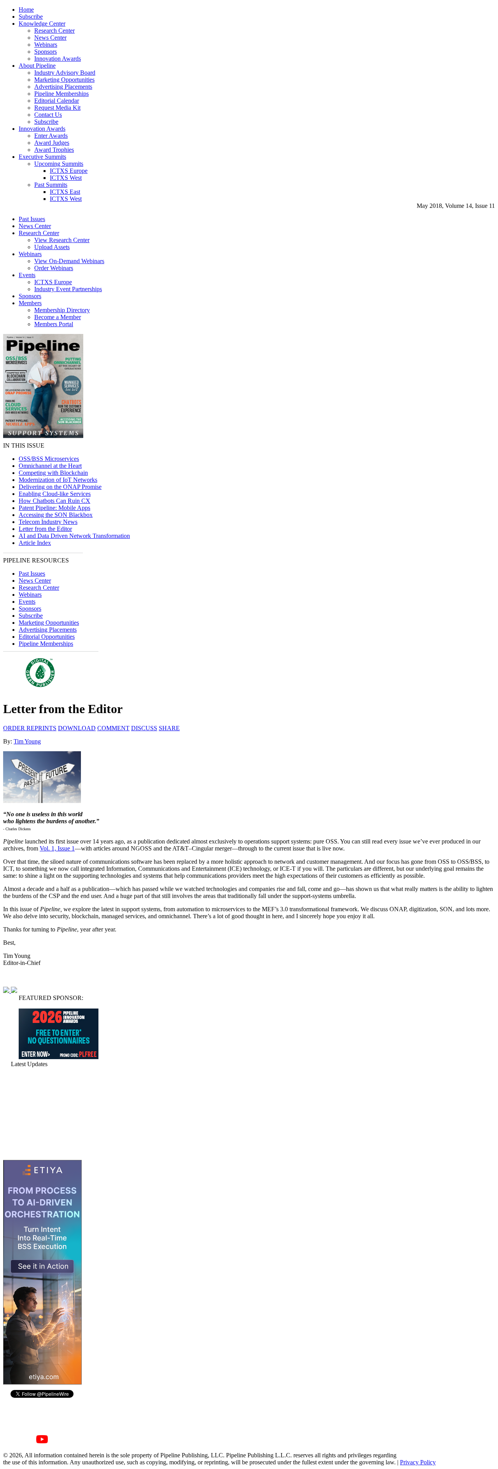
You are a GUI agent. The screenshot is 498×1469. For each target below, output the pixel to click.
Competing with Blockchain (53, 472)
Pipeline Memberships (61, 93)
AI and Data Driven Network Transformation (74, 535)
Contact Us (48, 114)
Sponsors (45, 51)
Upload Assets (52, 247)
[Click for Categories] (58, 1057)
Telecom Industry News (48, 521)
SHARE (169, 728)
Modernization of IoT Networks (58, 479)
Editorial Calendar (56, 100)
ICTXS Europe (69, 170)
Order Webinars (53, 268)
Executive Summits (42, 156)
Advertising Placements (63, 86)
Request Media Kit (57, 107)
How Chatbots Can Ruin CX (54, 500)
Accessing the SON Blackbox (56, 514)
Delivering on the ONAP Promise (60, 486)
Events (27, 275)
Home (26, 9)
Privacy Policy (418, 1462)
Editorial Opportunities (47, 636)
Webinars (45, 44)
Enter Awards (51, 135)
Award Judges (51, 142)
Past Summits (50, 184)
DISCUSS (144, 728)
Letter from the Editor (45, 528)
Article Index (35, 542)
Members (30, 303)
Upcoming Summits (58, 163)
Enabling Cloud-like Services (55, 493)
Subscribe (31, 16)
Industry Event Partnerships (68, 289)
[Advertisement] (42, 1114)
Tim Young (27, 741)
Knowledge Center (42, 23)
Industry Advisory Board (64, 72)
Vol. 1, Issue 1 (57, 848)
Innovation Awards (57, 58)
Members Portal (53, 324)
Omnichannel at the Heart (50, 465)
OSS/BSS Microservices (49, 458)
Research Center (54, 30)
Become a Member (57, 317)
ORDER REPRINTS (29, 728)
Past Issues (32, 219)
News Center (50, 37)
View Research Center (61, 240)
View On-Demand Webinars (69, 261)
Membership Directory (62, 310)
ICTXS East (65, 191)
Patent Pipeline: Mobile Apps (54, 507)
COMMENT (113, 728)
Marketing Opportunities (64, 79)
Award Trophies (54, 149)
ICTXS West (66, 177)
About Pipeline (37, 65)
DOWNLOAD (77, 728)
